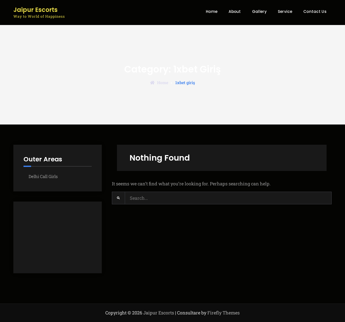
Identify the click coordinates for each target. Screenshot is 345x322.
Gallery (259, 11)
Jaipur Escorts (35, 10)
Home (211, 11)
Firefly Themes (223, 313)
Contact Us (315, 11)
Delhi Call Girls (43, 176)
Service (285, 11)
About (235, 11)
